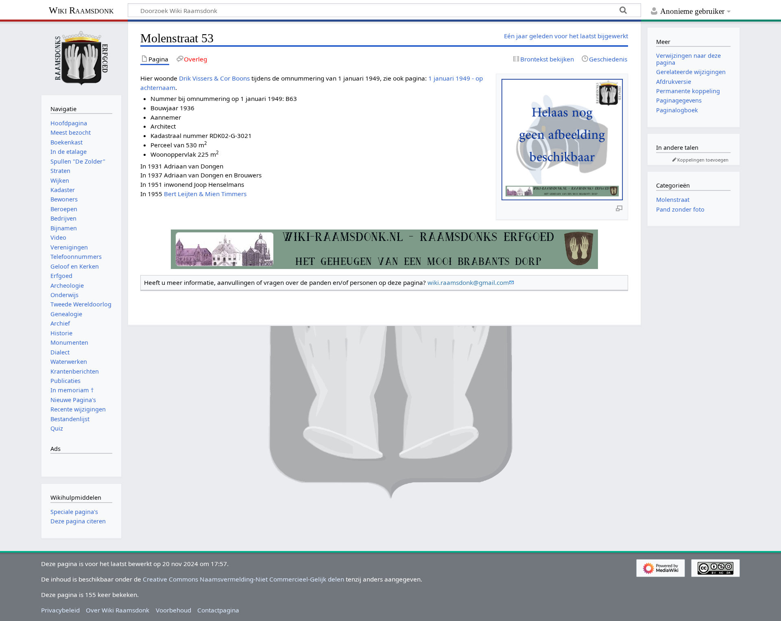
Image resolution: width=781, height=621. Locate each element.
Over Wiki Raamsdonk (117, 610)
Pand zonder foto (680, 209)
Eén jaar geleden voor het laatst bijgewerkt (566, 36)
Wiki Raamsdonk (81, 10)
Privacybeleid (60, 610)
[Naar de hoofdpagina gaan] (81, 57)
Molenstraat (672, 199)
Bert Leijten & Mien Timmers (205, 194)
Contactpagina (218, 610)
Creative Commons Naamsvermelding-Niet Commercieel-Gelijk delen (243, 579)
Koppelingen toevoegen (703, 160)
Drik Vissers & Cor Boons (214, 78)
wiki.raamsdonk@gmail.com (468, 282)
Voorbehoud (173, 610)
